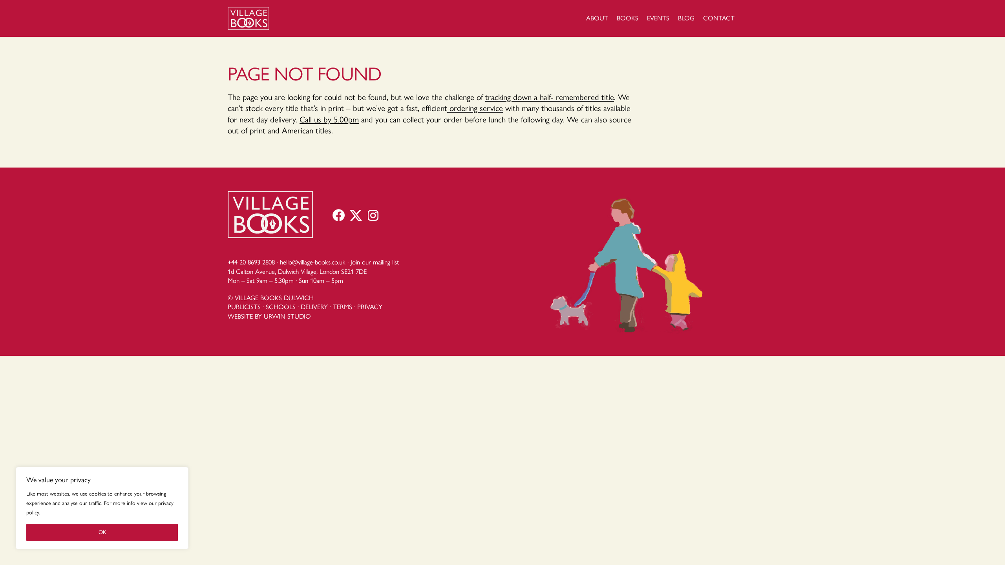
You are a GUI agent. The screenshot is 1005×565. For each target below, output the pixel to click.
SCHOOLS (281, 307)
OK (102, 532)
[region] (102, 508)
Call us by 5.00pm (329, 119)
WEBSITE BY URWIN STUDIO (269, 316)
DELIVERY (314, 307)
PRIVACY (369, 307)
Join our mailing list (375, 262)
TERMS (342, 307)
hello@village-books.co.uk (312, 262)
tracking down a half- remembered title (549, 97)
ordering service (475, 108)
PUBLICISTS (244, 307)
